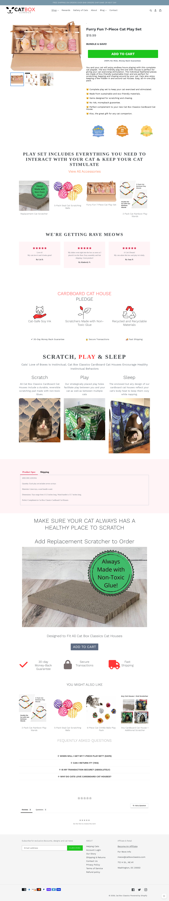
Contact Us (91, 861)
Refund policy (93, 872)
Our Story (91, 853)
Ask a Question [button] (140, 805)
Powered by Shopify (138, 896)
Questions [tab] (39, 810)
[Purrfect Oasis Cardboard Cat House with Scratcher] (39, 420)
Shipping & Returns (95, 857)
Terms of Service (94, 868)
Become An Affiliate (127, 846)
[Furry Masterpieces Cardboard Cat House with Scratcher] (129, 425)
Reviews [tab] (25, 810)
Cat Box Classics (123, 896)
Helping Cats (92, 846)
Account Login (93, 850)
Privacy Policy (93, 864)
